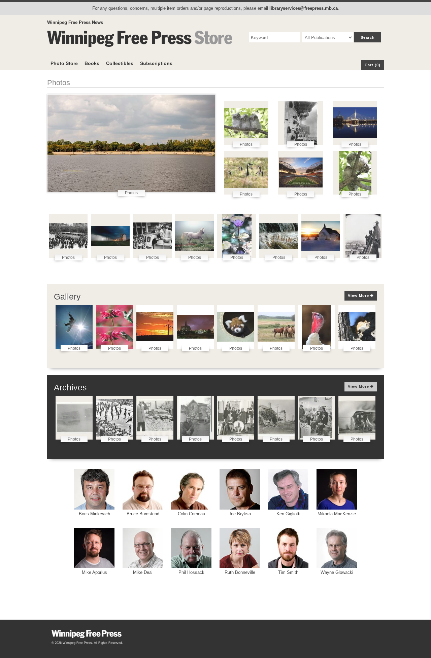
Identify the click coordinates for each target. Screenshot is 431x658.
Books (92, 63)
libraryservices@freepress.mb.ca (303, 8)
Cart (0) (372, 65)
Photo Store (64, 63)
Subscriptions (156, 63)
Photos (131, 193)
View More (359, 295)
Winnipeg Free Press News (75, 22)
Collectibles (119, 63)
